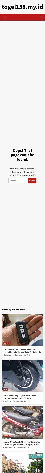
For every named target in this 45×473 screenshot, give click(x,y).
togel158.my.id (22, 7)
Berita (6, 343)
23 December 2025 (21, 447)
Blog (5, 389)
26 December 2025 (21, 355)
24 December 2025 (21, 401)
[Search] (40, 17)
